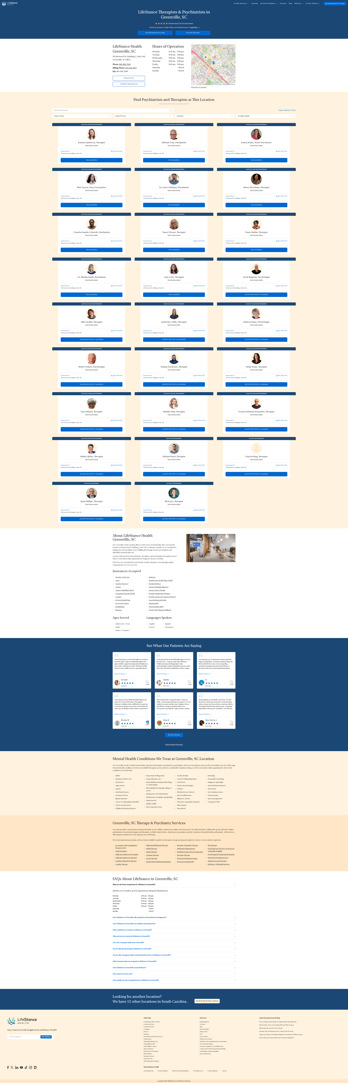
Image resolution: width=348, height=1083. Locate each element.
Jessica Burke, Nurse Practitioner (256, 143)
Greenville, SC (65, 151)
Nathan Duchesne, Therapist (174, 367)
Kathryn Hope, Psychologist (256, 322)
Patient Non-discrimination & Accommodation (213, 1041)
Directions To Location (199, 87)
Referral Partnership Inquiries (180, 1071)
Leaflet (219, 84)
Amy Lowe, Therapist (174, 277)
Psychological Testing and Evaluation (221, 854)
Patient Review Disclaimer (174, 745)
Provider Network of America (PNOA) (162, 597)
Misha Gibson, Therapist (91, 457)
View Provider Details (91, 145)
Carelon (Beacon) (121, 584)
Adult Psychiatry (121, 851)
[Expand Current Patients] (319, 4)
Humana (118, 610)
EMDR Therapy (151, 849)
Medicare (152, 577)
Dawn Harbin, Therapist (256, 232)
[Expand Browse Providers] (248, 4)
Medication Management (186, 849)
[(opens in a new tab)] (8, 1067)
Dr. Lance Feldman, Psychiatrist (174, 188)
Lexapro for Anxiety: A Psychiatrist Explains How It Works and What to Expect (281, 1034)
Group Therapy (151, 858)
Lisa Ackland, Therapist (91, 412)
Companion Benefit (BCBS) (125, 594)
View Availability (91, 160)
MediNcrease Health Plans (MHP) (161, 581)
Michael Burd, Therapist (174, 457)
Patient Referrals (204, 1022)
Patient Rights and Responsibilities (209, 1051)
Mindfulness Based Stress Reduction (190, 852)
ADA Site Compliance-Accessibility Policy (211, 1046)
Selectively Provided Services (218, 858)
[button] (240, 4)
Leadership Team (148, 1071)
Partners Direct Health (157, 590)
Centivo (118, 587)
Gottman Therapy (152, 855)
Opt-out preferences (205, 1054)
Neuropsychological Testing (187, 858)
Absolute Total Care (122, 577)
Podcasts (202, 1024)
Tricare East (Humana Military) (160, 610)
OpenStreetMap (226, 84)
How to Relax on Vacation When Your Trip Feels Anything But (276, 1038)
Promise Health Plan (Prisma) (159, 594)
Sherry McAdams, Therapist (256, 188)
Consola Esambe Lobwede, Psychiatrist (91, 232)
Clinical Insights (204, 1029)
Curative (118, 597)
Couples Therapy (121, 864)
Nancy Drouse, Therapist (174, 232)
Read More (194, 27)
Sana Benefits (153, 603)
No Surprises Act (198, 1071)
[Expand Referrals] (302, 4)
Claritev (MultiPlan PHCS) (124, 590)
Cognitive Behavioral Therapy (126, 861)
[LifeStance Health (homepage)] (9, 4)
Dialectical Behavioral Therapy (157, 845)
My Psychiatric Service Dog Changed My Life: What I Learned (276, 1025)
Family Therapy (151, 852)
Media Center (203, 1031)
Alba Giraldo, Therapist (91, 322)
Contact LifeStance (212, 1071)
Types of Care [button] (82, 116)
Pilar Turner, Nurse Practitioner (91, 188)
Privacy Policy (204, 1036)
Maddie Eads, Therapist (174, 412)
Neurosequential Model (185, 862)
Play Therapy (212, 845)
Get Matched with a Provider (335, 3)
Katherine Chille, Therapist (174, 322)
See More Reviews (174, 735)
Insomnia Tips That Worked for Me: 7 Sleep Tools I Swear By (276, 1031)
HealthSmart (120, 607)
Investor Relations (163, 1071)
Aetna (117, 581)
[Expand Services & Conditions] (276, 4)
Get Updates (46, 1037)
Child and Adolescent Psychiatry (126, 854)
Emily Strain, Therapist (256, 367)
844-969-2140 (124, 65)
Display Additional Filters (287, 110)
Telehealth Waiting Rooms (129, 84)
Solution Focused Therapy (217, 861)
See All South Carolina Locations (207, 1001)
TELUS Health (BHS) (156, 607)
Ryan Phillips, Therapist (92, 501)
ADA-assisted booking (206, 1044)
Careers (224, 1071)
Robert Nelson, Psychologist (91, 367)
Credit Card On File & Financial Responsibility (213, 1049)
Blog (201, 1027)
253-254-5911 (131, 68)
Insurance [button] (205, 116)
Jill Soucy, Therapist (174, 501)
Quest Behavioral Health (157, 600)
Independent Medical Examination (158, 862)
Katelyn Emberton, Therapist (91, 143)
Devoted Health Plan (122, 600)
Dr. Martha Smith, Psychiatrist (92, 277)
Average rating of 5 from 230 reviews (181, 23)
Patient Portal (129, 78)
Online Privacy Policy (206, 1039)
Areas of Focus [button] (143, 116)
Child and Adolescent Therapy (126, 858)
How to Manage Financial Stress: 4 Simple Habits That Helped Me (278, 1022)
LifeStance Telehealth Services (219, 864)
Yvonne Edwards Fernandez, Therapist (256, 412)
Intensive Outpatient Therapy (187, 845)
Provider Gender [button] (266, 116)
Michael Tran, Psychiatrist (174, 143)
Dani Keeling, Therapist (256, 457)
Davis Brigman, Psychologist (256, 277)
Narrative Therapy (183, 855)
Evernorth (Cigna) (122, 603)
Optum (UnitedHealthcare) (158, 587)
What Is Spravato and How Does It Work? (270, 1028)
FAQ (201, 1034)
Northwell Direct (155, 584)
